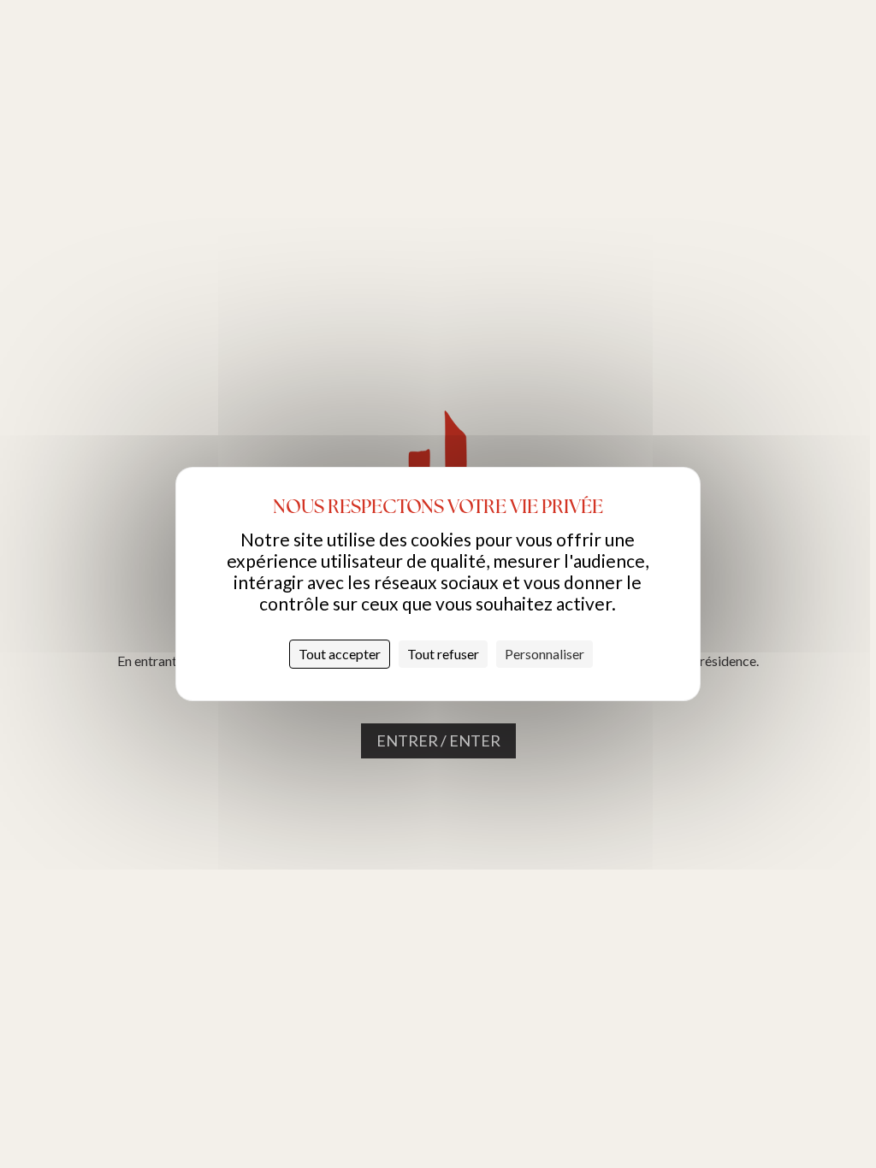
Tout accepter (340, 654)
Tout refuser (443, 654)
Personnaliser (544, 654)
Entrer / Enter (438, 740)
